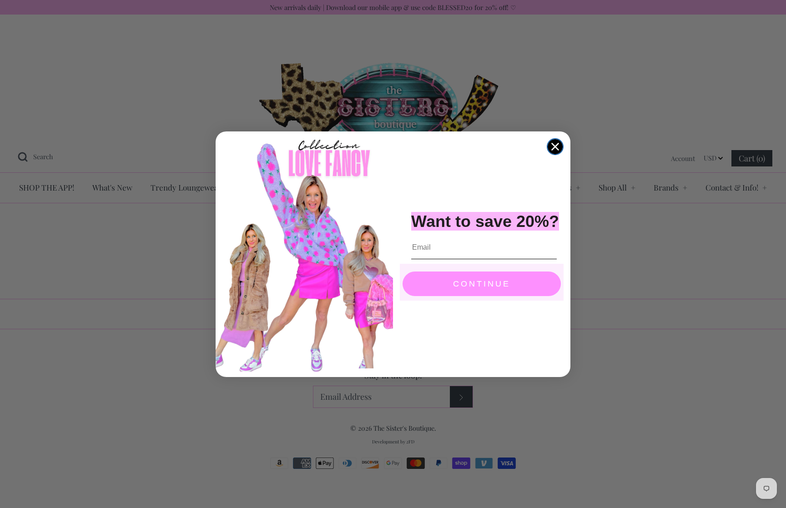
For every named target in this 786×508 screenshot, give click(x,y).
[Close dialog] (555, 147)
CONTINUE (481, 283)
